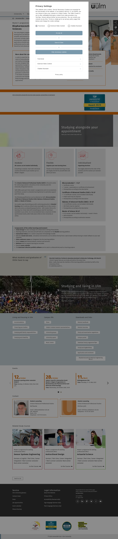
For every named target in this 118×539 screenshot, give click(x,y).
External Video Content (58, 26)
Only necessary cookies (59, 52)
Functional (41, 26)
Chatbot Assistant (76, 26)
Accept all (59, 33)
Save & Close (59, 42)
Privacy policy (59, 74)
